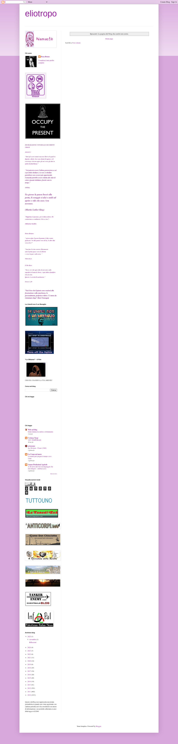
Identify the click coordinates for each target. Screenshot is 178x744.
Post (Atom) (76, 43)
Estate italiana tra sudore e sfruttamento (40, 432)
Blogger (98, 726)
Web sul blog (32, 429)
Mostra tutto (53, 474)
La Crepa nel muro (35, 454)
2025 (29, 636)
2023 (29, 651)
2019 (29, 664)
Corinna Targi (33, 438)
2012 (29, 688)
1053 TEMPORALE (34, 440)
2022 (29, 654)
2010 (29, 695)
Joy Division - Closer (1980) (37, 448)
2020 (29, 661)
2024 (29, 647)
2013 (29, 685)
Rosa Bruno (45, 57)
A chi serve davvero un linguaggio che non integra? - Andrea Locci (40, 468)
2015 (29, 678)
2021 (29, 657)
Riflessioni (32, 642)
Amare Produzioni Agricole (37, 464)
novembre (32, 639)
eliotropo (41, 13)
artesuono (31, 446)
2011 (29, 691)
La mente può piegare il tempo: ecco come (39, 457)
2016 (29, 674)
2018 (29, 668)
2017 (29, 671)
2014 (29, 681)
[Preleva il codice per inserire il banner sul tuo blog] (39, 353)
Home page (109, 39)
